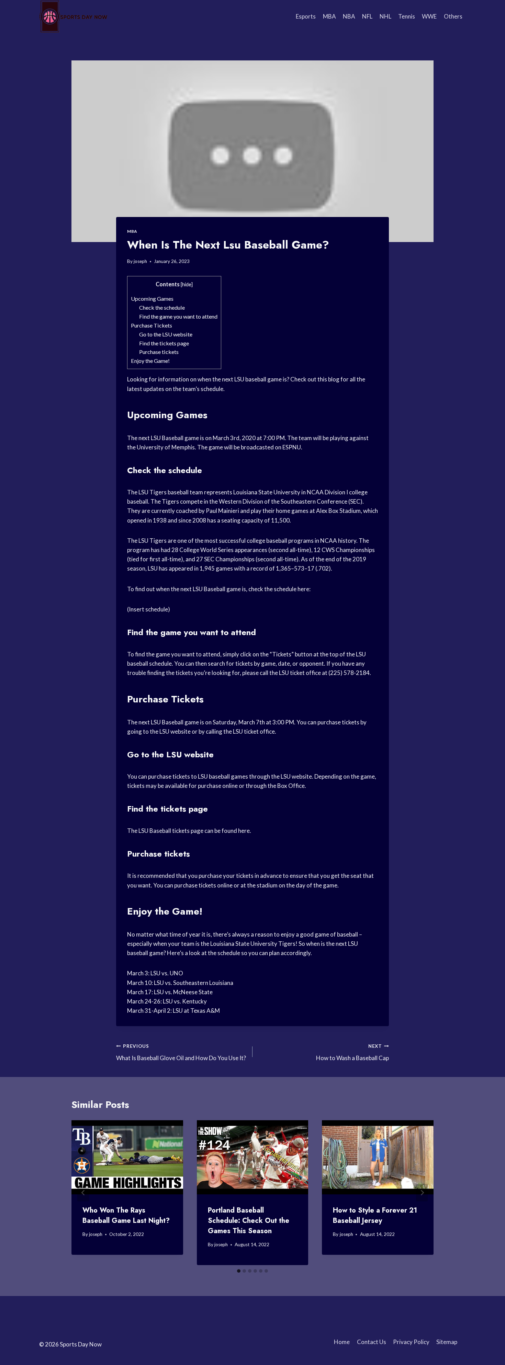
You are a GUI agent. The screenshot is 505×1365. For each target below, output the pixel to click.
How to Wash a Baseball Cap (352, 1052)
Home (342, 1341)
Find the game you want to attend (178, 316)
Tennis (406, 16)
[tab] (238, 1271)
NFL (367, 16)
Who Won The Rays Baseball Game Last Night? (126, 1215)
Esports (306, 16)
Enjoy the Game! (150, 360)
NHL (385, 16)
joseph (140, 261)
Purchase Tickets (151, 325)
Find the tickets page (164, 343)
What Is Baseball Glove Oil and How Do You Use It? (181, 1052)
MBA (329, 16)
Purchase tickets (159, 351)
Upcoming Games (152, 298)
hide (186, 284)
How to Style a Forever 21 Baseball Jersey (375, 1215)
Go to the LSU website (165, 334)
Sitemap (446, 1341)
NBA (349, 16)
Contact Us (371, 1341)
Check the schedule (162, 307)
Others (453, 16)
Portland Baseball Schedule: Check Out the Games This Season (248, 1220)
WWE (429, 16)
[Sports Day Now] (73, 16)
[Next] (422, 1193)
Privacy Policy (411, 1341)
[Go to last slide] (83, 1193)
